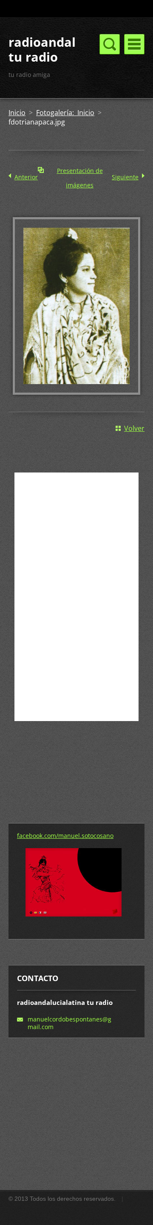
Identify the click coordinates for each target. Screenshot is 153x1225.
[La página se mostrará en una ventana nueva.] (76, 392)
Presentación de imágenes (80, 172)
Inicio (17, 112)
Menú (134, 44)
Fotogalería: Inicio (65, 112)
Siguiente (125, 177)
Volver (134, 428)
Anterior (26, 177)
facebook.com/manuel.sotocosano (65, 836)
